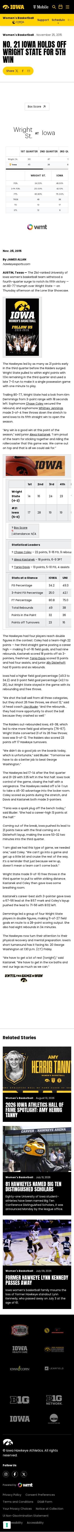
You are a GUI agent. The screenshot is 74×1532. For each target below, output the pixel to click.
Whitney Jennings (51, 408)
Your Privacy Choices (17, 1509)
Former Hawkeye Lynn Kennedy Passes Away (37, 1280)
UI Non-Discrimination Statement (26, 1516)
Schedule (58, 20)
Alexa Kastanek (40, 434)
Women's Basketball (18, 35)
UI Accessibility (13, 1523)
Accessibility (35, 1523)
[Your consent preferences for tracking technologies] (7, 1525)
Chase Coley (34, 404)
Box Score (34, 107)
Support (43, 20)
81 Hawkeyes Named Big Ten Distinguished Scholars (33, 1186)
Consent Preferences (40, 1495)
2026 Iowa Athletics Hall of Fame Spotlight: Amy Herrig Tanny (34, 1110)
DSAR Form (44, 1502)
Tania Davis (22, 567)
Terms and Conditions (18, 1502)
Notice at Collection (49, 1509)
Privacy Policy (12, 1495)
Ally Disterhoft (56, 663)
